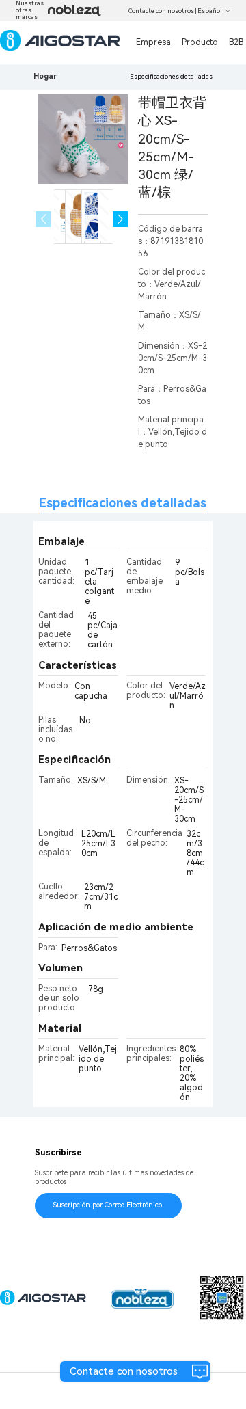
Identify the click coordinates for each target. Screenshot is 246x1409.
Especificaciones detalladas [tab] (122, 503)
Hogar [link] (45, 76)
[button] (120, 219)
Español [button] (209, 11)
